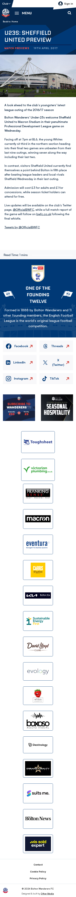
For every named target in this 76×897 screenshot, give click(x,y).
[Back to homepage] (5, 13)
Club (5, 3)
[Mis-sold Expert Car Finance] (38, 844)
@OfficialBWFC (23, 209)
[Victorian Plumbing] (38, 470)
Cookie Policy (38, 871)
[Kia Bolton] (38, 595)
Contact (38, 864)
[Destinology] (38, 744)
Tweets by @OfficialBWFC (22, 227)
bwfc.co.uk (43, 214)
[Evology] (38, 671)
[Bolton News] (38, 819)
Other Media (47, 893)
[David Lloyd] (38, 646)
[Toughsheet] (38, 442)
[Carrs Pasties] (38, 570)
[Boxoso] (38, 720)
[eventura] (38, 544)
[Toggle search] (69, 13)
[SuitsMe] (38, 793)
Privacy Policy (38, 878)
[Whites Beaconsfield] (38, 695)
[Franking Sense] (38, 493)
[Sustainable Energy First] (38, 621)
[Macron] (38, 519)
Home (15, 21)
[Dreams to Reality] (38, 768)
